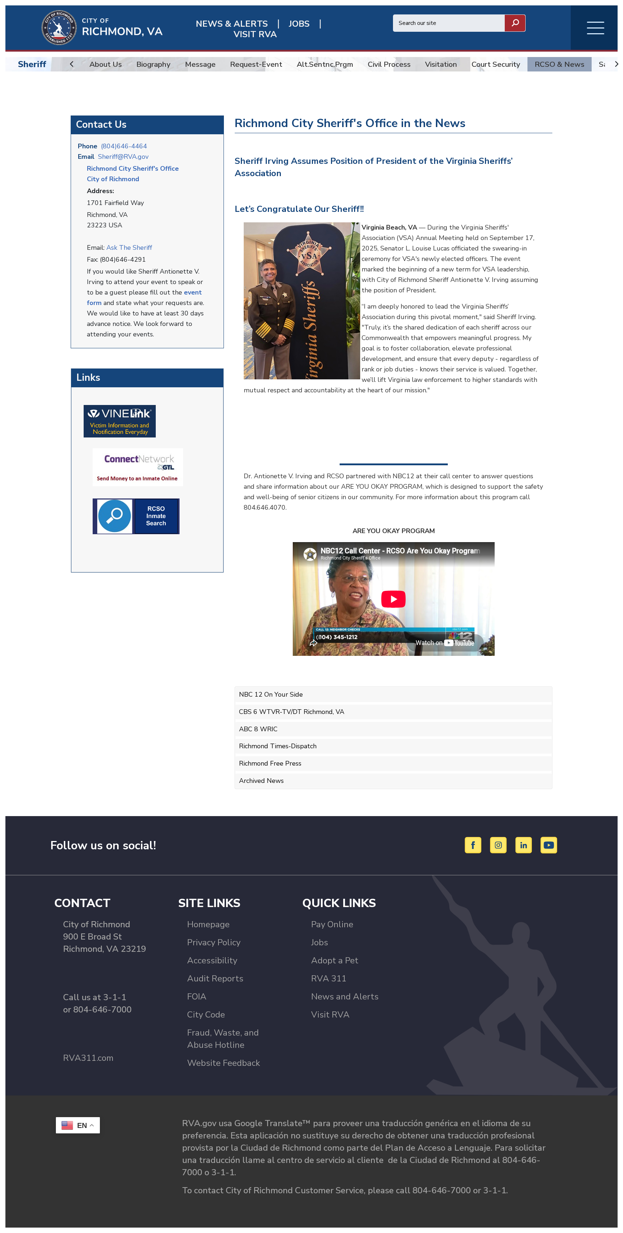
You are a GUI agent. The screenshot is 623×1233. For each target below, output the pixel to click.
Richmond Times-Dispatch (278, 746)
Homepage (208, 924)
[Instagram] (499, 844)
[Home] (84, 27)
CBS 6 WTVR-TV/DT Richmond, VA (291, 711)
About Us (105, 64)
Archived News (261, 780)
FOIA (197, 996)
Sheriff (32, 64)
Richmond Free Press (270, 763)
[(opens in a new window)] (119, 420)
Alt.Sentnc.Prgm (325, 64)
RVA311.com (88, 1058)
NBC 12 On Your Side (271, 694)
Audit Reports (215, 978)
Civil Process (389, 64)
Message (200, 64)
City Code (206, 1014)
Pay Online (332, 924)
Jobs (319, 942)
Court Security (496, 64)
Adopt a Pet (334, 960)
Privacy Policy (213, 942)
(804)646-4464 (124, 146)
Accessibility (212, 960)
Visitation (441, 64)
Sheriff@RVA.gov (123, 156)
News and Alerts (345, 996)
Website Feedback (223, 1063)
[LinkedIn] (525, 844)
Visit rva (255, 34)
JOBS (299, 24)
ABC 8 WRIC (258, 729)
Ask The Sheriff (129, 247)
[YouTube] (549, 844)
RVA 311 (328, 978)
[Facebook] (474, 844)
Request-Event (256, 64)
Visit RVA (330, 1014)
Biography (153, 64)
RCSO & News (559, 64)
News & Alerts (232, 24)
